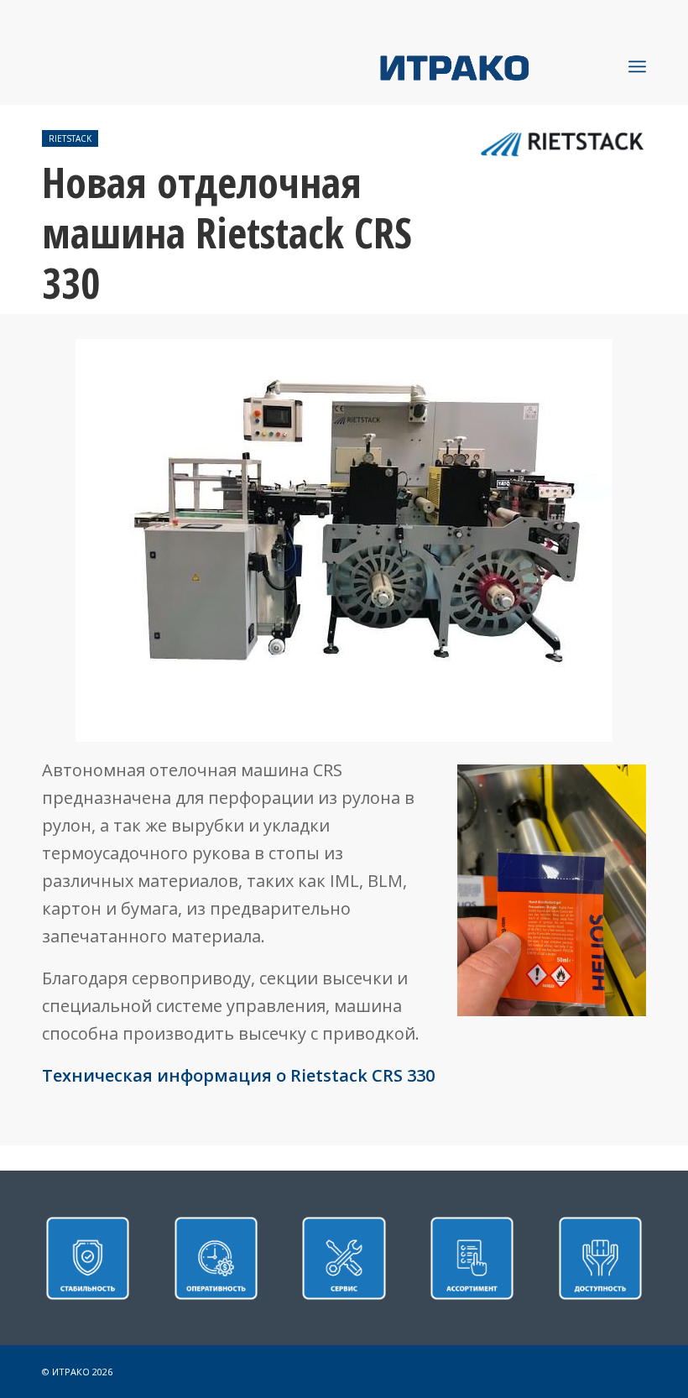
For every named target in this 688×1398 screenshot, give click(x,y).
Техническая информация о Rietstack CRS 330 (238, 1075)
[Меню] (637, 66)
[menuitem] (637, 66)
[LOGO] (513, 66)
